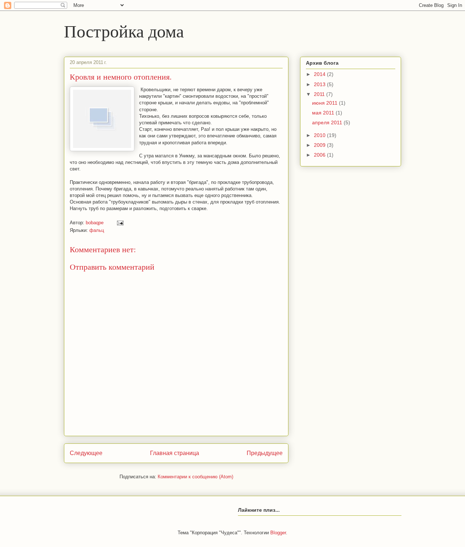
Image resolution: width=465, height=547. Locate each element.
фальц (96, 230)
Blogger (278, 532)
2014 (320, 74)
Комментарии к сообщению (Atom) (195, 476)
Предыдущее (265, 453)
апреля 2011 (328, 122)
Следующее (86, 453)
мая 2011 (324, 113)
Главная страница (174, 453)
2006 (320, 155)
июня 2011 (325, 103)
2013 (320, 84)
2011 (320, 94)
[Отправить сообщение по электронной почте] (119, 222)
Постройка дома (124, 30)
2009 (320, 145)
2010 (320, 135)
